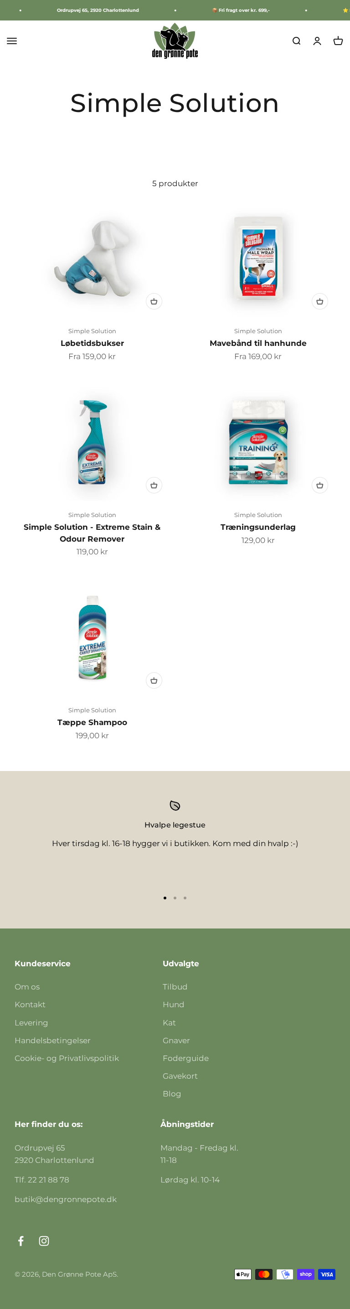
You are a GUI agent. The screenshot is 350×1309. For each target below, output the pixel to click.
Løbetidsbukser (92, 343)
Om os (27, 986)
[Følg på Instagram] (44, 1241)
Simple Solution (92, 331)
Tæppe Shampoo (92, 722)
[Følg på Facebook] (21, 1241)
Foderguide (186, 1058)
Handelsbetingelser (53, 1040)
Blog (172, 1093)
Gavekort (180, 1076)
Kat (169, 1022)
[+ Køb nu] (154, 301)
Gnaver (176, 1040)
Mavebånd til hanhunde (258, 343)
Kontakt (30, 1004)
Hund (174, 1004)
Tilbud (175, 986)
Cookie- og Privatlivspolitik (67, 1058)
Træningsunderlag (258, 527)
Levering (31, 1022)
